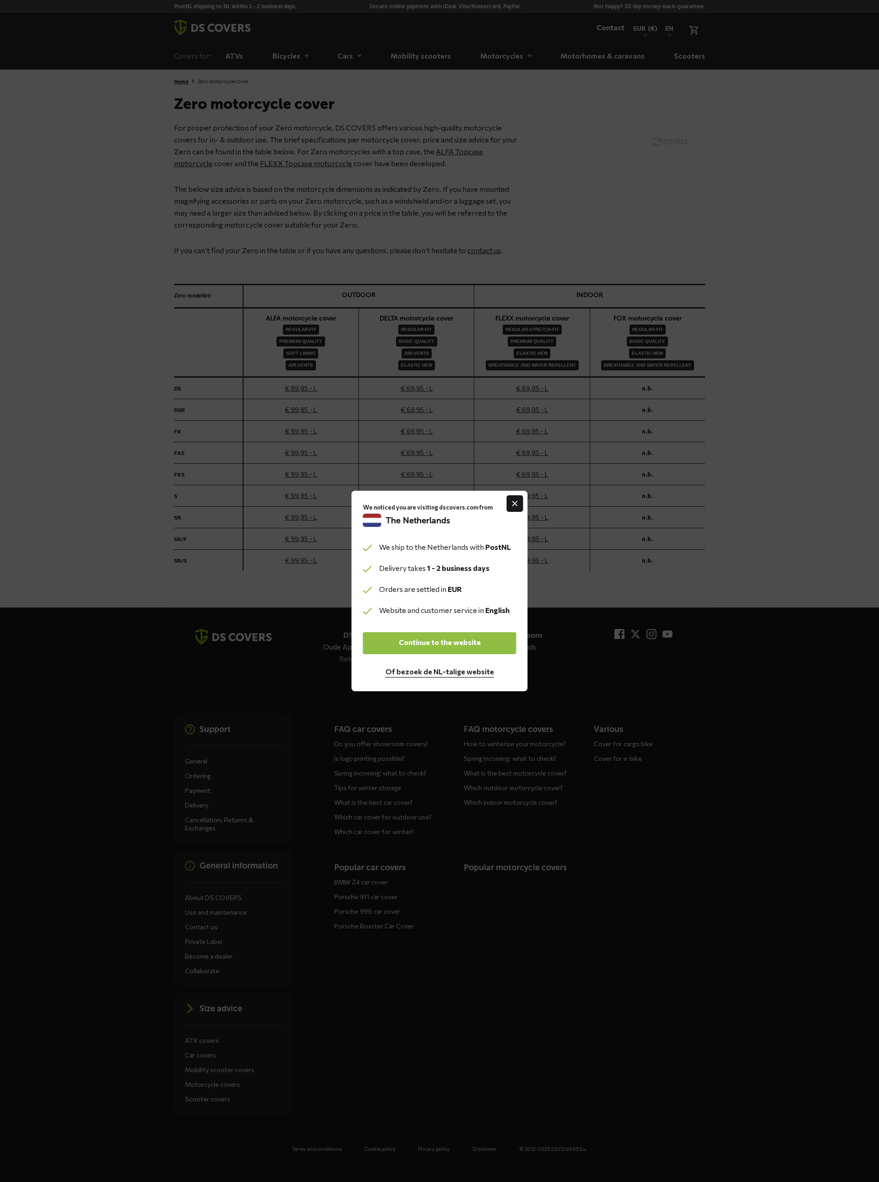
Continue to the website (440, 642)
